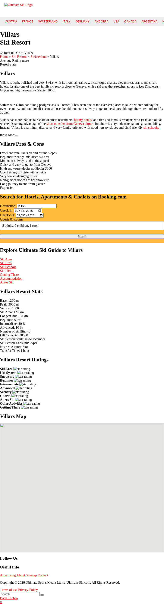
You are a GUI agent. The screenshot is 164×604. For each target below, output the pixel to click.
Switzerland (48, 21)
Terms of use (8, 590)
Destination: (8, 206)
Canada (130, 21)
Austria (11, 21)
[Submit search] (42, 595)
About (20, 575)
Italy (66, 21)
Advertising (8, 575)
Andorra (101, 21)
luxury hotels (83, 120)
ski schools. (151, 127)
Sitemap (31, 575)
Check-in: (6, 210)
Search (82, 236)
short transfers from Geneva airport (70, 123)
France (27, 21)
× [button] (1, 602)
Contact (43, 575)
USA (116, 21)
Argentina (149, 21)
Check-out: (7, 215)
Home (4, 56)
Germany (82, 21)
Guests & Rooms (11, 219)
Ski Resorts (19, 56)
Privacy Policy (28, 590)
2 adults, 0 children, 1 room (20, 225)
